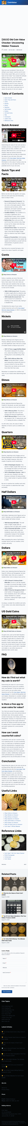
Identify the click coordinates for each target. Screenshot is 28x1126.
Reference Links (9, 120)
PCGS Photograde (9, 855)
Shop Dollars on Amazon (11, 822)
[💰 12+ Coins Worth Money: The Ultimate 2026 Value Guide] (14, 930)
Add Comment (7, 972)
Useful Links (8, 118)
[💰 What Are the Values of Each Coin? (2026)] (14, 884)
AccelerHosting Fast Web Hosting (15, 1121)
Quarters (7, 107)
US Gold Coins (8, 113)
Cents (6, 101)
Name (4, 958)
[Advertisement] (14, 20)
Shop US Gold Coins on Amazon (13, 824)
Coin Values (19, 49)
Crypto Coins (5, 1017)
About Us (4, 1087)
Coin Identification (7, 1010)
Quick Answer (8, 98)
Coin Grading (5, 1008)
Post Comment (7, 991)
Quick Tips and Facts (10, 100)
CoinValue (12, 2)
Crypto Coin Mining (7, 1015)
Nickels (6, 103)
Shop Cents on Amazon (11, 813)
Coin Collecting (6, 1006)
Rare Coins (5, 1021)
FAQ (6, 115)
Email (4, 963)
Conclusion (8, 116)
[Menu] (25, 2)
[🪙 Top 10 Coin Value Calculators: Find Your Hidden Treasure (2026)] (14, 907)
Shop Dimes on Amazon (11, 817)
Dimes (6, 105)
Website (5, 967)
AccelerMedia (14, 1122)
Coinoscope (8, 857)
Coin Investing (5, 1012)
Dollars (6, 111)
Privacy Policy (5, 1089)
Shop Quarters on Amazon (12, 818)
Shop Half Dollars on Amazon (13, 820)
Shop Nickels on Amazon (11, 815)
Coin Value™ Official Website (12, 826)
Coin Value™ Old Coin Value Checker (14, 853)
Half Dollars (8, 109)
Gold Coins (5, 1019)
